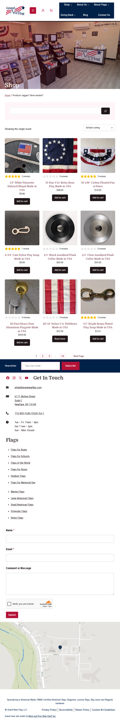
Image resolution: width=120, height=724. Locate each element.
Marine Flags (17, 491)
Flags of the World (20, 462)
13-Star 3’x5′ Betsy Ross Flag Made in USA (59, 184)
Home (7, 95)
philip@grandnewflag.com (28, 387)
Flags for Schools (20, 456)
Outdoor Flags (18, 475)
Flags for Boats (19, 449)
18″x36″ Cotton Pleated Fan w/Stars (98, 184)
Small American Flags (22, 504)
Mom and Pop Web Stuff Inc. (42, 716)
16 (62, 356)
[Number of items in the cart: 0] (51, 10)
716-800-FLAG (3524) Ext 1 (29, 413)
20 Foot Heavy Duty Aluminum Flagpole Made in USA (22, 327)
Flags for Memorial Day (23, 482)
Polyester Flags (19, 511)
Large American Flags (22, 498)
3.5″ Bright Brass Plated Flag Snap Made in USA (97, 325)
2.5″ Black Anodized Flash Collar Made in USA (60, 257)
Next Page (79, 356)
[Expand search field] (33, 10)
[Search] (105, 111)
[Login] (43, 10)
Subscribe (70, 365)
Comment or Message (18, 568)
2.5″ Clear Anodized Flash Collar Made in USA (98, 257)
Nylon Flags (17, 517)
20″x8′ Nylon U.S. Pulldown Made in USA (60, 325)
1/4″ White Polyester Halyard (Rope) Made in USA (22, 186)
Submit (12, 614)
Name (10, 530)
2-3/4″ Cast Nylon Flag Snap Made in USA (22, 257)
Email (10, 549)
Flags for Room (19, 469)
